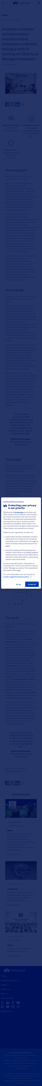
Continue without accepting (13, 501)
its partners (19, 512)
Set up (18, 584)
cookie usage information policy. (16, 577)
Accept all (32, 584)
